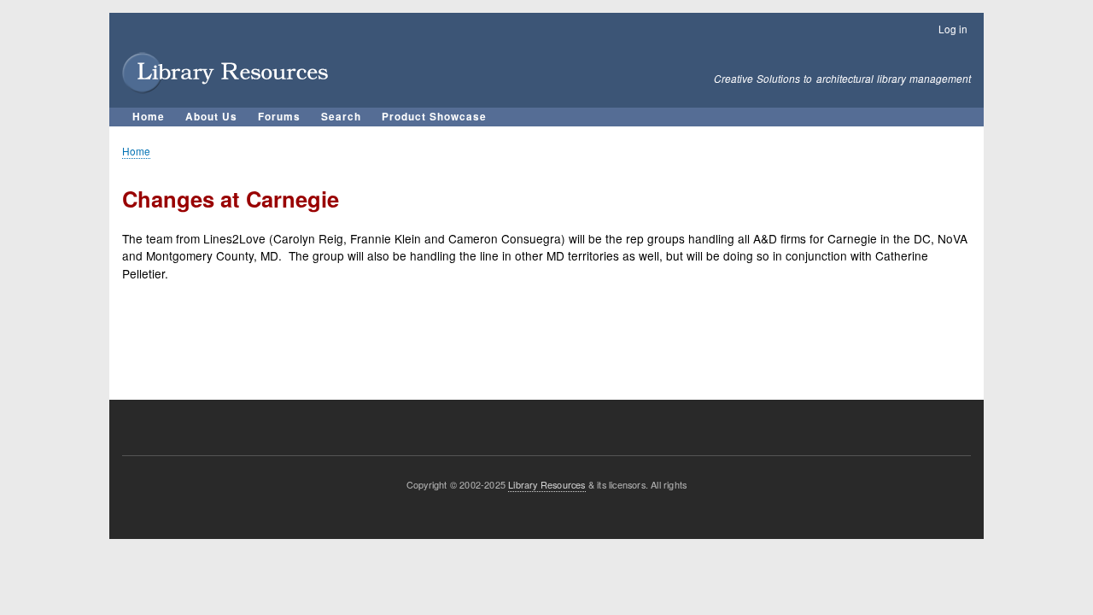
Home (148, 116)
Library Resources (546, 484)
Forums (279, 116)
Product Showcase (434, 116)
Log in (952, 28)
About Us (211, 116)
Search (341, 116)
